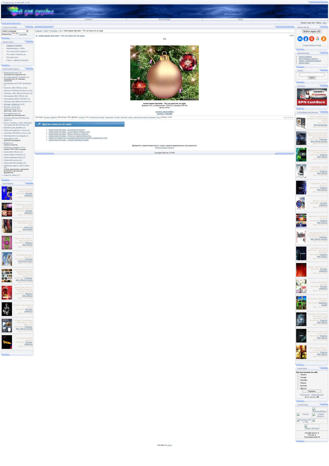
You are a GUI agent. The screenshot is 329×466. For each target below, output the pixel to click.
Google (303, 377)
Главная (88, 19)
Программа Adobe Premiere (16, 99)
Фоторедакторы (10, 113)
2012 (46, 31)
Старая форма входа (312, 45)
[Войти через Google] (317, 38)
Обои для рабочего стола (15, 130)
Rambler (303, 380)
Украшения (109, 117)
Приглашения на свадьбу (15, 136)
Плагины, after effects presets (16, 93)
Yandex (303, 375)
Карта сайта (304, 63)
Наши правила (305, 57)
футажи (117, 117)
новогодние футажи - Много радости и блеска (68, 134)
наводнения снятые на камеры (144, 117)
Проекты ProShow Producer (16, 90)
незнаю (81, 117)
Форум (303, 383)
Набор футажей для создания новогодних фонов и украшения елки (78, 138)
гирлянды (124, 117)
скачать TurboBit (164, 114)
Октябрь (54, 31)
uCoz (169, 445)
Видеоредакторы (11, 73)
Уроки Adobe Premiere (13, 155)
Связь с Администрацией (310, 61)
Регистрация (164, 19)
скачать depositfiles (164, 112)
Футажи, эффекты (12, 104)
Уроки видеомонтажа (13, 157)
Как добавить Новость (308, 59)
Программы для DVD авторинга (17, 83)
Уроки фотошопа (11, 160)
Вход (240, 19)
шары (130, 117)
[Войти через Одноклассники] (323, 38)
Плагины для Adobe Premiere (16, 101)
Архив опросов (316, 395)
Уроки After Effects (12, 152)
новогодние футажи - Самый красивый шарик (69, 140)
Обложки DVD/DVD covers (15, 133)
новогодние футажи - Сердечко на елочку (67, 130)
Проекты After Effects (13, 88)
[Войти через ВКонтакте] (300, 38)
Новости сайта (10, 175)
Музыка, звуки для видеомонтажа (12, 108)
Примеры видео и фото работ (17, 166)
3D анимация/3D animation (15, 77)
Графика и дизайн (11, 147)
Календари (8, 139)
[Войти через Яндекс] (311, 38)
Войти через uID (311, 31)
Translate (23, 34)
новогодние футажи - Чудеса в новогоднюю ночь (70, 136)
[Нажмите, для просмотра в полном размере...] (164, 100)
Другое (303, 388)
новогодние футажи (97, 117)
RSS (324, 23)
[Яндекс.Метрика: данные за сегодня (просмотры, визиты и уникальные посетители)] (311, 426)
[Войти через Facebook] (305, 38)
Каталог (303, 386)
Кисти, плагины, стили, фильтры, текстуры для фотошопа (18, 124)
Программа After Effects (14, 96)
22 (61, 31)
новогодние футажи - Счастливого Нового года (69, 132)
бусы (158, 117)
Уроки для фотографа (13, 163)
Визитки (7, 143)
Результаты (305, 395)
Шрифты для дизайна (13, 128)
